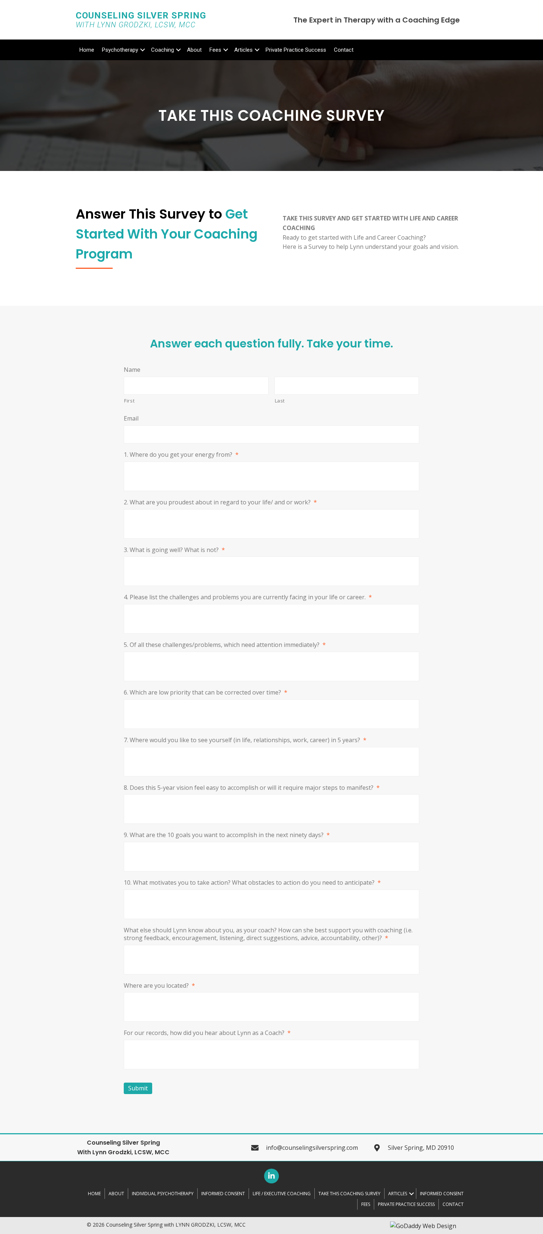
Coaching (162, 50)
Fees (215, 50)
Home (86, 50)
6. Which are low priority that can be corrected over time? (205, 692)
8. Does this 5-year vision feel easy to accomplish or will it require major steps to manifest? (252, 788)
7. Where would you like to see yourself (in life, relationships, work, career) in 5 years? (245, 740)
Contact (344, 50)
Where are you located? (159, 986)
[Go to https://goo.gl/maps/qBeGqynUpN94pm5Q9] (420, 1148)
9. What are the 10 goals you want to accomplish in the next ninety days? (227, 835)
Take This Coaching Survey (349, 1193)
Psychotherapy (120, 50)
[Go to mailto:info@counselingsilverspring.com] (312, 1148)
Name (132, 370)
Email (131, 418)
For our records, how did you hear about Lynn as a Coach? (207, 1033)
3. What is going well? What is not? (174, 550)
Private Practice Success (296, 50)
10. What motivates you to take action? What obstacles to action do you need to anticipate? (252, 883)
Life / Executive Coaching (282, 1193)
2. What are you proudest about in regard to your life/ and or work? (220, 502)
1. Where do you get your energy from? (181, 455)
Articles (243, 50)
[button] (271, 1176)
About (194, 50)
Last (280, 400)
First (129, 400)
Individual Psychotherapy (163, 1193)
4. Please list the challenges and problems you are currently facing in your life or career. (248, 597)
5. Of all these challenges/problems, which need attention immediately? (225, 645)
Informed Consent (223, 1193)
